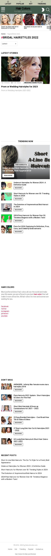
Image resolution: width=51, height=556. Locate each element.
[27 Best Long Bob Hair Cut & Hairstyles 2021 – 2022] (6, 430)
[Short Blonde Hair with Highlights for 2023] (11, 19)
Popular (20, 4)
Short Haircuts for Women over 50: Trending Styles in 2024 (24, 470)
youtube (4, 316)
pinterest (4, 313)
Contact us (39, 549)
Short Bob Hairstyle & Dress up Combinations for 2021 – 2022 (26, 407)
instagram (5, 311)
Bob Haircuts (21, 165)
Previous (1, 22)
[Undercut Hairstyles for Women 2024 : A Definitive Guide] (6, 186)
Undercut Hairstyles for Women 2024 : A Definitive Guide (23, 466)
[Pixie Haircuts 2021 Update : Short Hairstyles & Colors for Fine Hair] (6, 397)
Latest (8, 4)
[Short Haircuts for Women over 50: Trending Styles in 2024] (6, 196)
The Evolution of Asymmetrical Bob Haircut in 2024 (21, 473)
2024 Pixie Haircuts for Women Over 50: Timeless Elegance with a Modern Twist (30, 216)
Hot (30, 4)
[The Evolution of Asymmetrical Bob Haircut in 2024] (6, 207)
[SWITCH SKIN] (43, 10)
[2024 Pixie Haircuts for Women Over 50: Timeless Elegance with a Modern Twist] (6, 218)
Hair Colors (23, 8)
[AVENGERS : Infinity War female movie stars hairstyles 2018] (6, 386)
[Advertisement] (21, 117)
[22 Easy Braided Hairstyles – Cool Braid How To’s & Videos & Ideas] (6, 420)
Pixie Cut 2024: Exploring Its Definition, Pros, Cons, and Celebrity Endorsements (31, 227)
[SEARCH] (48, 10)
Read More (18, 188)
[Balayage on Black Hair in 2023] (34, 19)
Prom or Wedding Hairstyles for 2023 (19, 86)
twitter (4, 309)
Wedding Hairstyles (33, 83)
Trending (42, 4)
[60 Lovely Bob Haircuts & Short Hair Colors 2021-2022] (6, 441)
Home (10, 549)
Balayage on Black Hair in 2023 (33, 27)
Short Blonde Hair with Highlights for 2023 (9, 27)
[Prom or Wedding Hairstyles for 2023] (25, 70)
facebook (4, 306)
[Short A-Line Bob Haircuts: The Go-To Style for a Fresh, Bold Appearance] (25, 162)
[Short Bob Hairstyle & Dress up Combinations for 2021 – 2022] (6, 408)
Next (50, 22)
